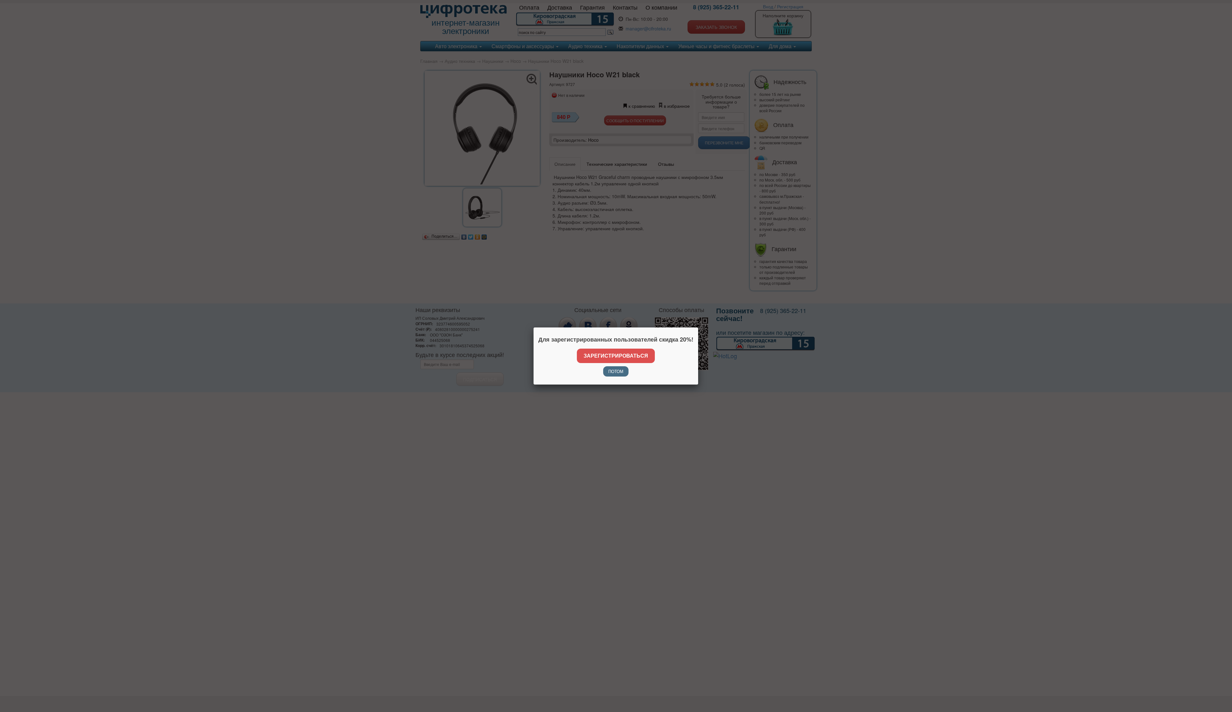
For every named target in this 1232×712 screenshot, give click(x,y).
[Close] (698, 327)
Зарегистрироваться (616, 355)
